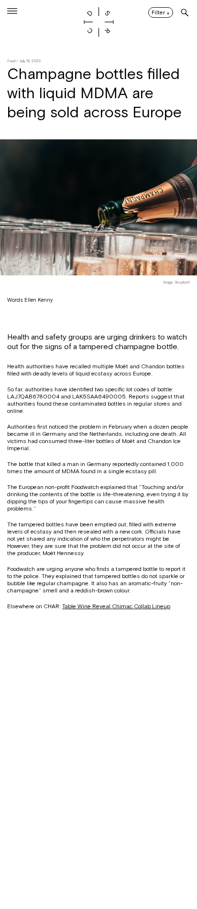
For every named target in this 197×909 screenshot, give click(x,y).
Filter (161, 13)
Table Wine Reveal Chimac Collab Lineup (116, 606)
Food (11, 61)
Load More (98, 862)
